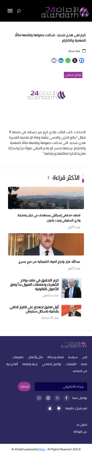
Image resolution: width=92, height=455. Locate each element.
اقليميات (71, 364)
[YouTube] (39, 398)
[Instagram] (48, 398)
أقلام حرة (12, 364)
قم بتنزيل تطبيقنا (76, 408)
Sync (42, 449)
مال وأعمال (35, 357)
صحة (84, 364)
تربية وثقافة (30, 364)
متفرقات (17, 357)
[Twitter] (57, 398)
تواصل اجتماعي (51, 364)
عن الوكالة (80, 431)
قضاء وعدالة (55, 357)
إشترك (24, 386)
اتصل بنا (82, 424)
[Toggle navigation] (3, 26)
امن (84, 357)
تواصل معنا (79, 398)
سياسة (72, 357)
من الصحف (80, 371)
